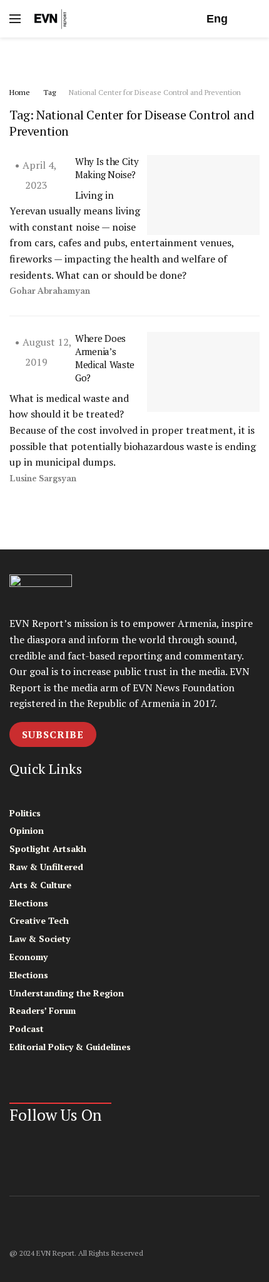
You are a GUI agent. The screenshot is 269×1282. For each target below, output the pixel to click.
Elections (28, 903)
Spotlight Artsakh (47, 848)
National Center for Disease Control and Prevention (155, 92)
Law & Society (39, 938)
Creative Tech (39, 920)
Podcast (26, 1028)
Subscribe (53, 734)
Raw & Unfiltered (46, 867)
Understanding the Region (66, 993)
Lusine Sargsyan (42, 478)
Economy (28, 957)
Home (19, 92)
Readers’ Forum (42, 1010)
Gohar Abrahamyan (49, 291)
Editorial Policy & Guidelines (70, 1047)
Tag (49, 92)
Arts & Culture (40, 885)
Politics (25, 813)
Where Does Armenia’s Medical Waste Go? (104, 358)
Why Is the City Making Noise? (107, 168)
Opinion (26, 830)
